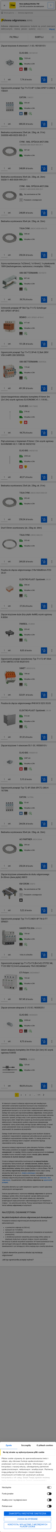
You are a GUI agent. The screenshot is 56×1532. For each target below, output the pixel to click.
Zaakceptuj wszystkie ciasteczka (27, 1513)
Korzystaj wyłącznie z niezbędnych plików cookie (27, 1525)
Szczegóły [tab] (26, 1445)
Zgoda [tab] (9, 1445)
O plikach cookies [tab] (45, 1445)
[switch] (49, 1493)
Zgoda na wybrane (27, 1519)
